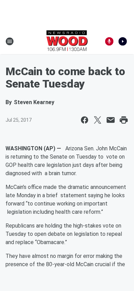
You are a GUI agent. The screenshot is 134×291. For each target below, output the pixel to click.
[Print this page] (124, 120)
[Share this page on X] (97, 120)
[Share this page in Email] (110, 120)
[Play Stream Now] (123, 41)
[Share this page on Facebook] (84, 120)
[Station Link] (67, 41)
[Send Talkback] (109, 41)
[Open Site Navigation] (9, 41)
